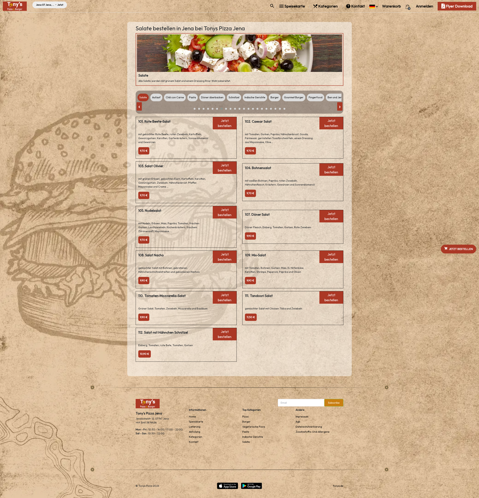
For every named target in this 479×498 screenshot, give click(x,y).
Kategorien (328, 6)
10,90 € (144, 354)
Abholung (194, 431)
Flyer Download (458, 6)
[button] (373, 6)
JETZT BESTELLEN (461, 249)
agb (298, 421)
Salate (246, 442)
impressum (302, 416)
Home (192, 416)
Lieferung (194, 426)
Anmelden (424, 6)
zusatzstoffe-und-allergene (312, 431)
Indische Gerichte (252, 436)
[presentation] (139, 106)
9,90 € (250, 236)
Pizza (245, 416)
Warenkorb (392, 6)
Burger (246, 421)
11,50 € (251, 317)
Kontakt (358, 6)
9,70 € (144, 150)
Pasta (245, 431)
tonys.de (338, 486)
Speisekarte (295, 6)
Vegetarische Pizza (253, 426)
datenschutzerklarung (309, 426)
